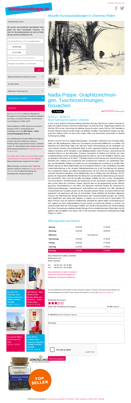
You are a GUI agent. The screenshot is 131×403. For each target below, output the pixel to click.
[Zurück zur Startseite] (29, 15)
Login (123, 3)
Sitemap (101, 399)
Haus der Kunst (17, 114)
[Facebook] (116, 8)
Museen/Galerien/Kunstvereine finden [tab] (22, 77)
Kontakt (70, 399)
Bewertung (57, 300)
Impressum (83, 399)
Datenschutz (93, 399)
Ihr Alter (113, 306)
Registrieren (118, 3)
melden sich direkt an (106, 292)
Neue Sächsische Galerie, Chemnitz (62, 272)
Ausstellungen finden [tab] (16, 22)
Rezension (52, 323)
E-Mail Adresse (62, 315)
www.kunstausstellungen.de (57, 399)
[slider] (56, 303)
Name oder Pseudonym (62, 306)
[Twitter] (122, 8)
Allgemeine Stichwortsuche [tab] (18, 91)
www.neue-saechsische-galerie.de (61, 274)
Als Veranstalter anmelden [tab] (17, 98)
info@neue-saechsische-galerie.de (61, 277)
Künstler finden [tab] (13, 84)
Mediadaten (111, 3)
